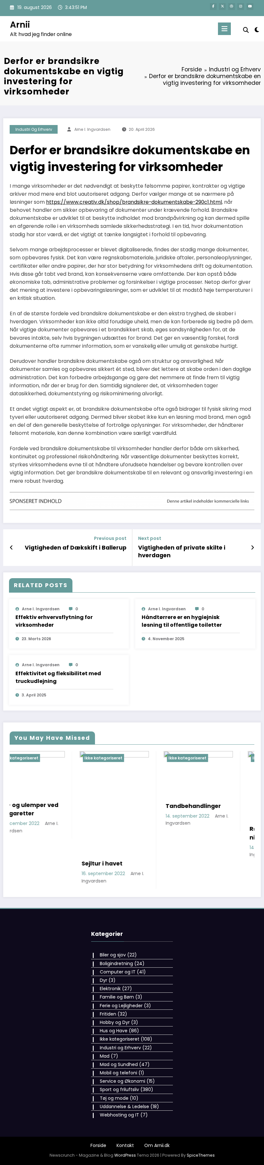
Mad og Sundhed (119, 1064)
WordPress (125, 1155)
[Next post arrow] (252, 547)
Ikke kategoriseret (42, 758)
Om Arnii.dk (157, 1145)
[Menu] (224, 28)
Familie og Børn (117, 997)
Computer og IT (118, 972)
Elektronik (110, 988)
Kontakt (125, 1145)
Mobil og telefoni (118, 1073)
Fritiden (108, 1014)
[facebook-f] (213, 6)
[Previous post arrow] (11, 547)
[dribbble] (231, 6)
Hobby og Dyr (115, 1022)
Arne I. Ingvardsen (92, 129)
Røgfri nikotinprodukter (214, 833)
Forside (98, 1145)
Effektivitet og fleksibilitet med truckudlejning (58, 677)
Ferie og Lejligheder (121, 1005)
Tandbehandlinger (132, 806)
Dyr (103, 980)
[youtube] (250, 6)
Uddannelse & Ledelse (124, 1106)
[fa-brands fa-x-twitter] (222, 6)
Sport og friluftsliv (119, 1089)
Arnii (20, 25)
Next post (149, 538)
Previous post (110, 538)
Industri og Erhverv (33, 129)
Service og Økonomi (122, 1081)
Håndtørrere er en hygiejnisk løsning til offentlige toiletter (182, 621)
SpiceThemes (201, 1155)
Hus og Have (113, 1030)
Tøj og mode (114, 1098)
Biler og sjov (113, 955)
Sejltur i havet (40, 863)
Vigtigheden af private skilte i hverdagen (181, 552)
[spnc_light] (257, 29)
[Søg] (246, 30)
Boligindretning (116, 963)
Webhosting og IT (119, 1115)
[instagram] (240, 6)
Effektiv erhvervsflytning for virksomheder (54, 621)
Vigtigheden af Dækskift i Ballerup (76, 547)
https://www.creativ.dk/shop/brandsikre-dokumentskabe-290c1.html (134, 202)
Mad (104, 1056)
